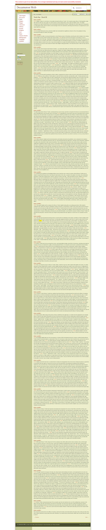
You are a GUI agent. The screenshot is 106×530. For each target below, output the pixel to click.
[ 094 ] (65, 427)
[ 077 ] (38, 367)
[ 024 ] (86, 129)
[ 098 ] (76, 444)
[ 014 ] (64, 83)
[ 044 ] (85, 227)
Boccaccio (24, 17)
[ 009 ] (57, 63)
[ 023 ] (83, 126)
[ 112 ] (35, 502)
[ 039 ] (35, 205)
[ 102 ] (55, 456)
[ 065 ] (35, 314)
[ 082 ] (83, 380)
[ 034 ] (75, 183)
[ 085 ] (68, 391)
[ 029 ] (52, 156)
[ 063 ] (84, 302)
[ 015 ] (80, 87)
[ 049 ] (37, 246)
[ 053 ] (35, 264)
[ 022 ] (70, 122)
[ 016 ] (61, 91)
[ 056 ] (54, 274)
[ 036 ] (39, 192)
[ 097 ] (35, 441)
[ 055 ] (66, 270)
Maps (24, 34)
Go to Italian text (20, 63)
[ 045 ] (68, 230)
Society (24, 28)
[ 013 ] (40, 77)
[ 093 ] (37, 426)
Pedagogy (24, 39)
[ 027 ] (75, 147)
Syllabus (24, 41)
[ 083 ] (46, 385)
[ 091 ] (61, 420)
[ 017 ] (64, 94)
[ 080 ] (54, 374)
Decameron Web (27, 7)
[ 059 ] (84, 285)
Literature (24, 25)
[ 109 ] (82, 486)
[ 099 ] (41, 447)
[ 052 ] (79, 255)
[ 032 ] (35, 173)
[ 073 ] (49, 346)
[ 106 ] (58, 474)
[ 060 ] (35, 293)
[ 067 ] (50, 322)
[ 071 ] (46, 340)
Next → (87, 517)
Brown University (56, 524)
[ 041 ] (35, 217)
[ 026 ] (61, 144)
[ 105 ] (35, 472)
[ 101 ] (38, 453)
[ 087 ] (51, 402)
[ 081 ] (55, 379)
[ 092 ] (49, 422)
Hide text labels (20, 64)
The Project (24, 16)
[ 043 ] (72, 225)
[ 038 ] (55, 198)
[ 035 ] (71, 186)
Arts (24, 32)
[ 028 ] (71, 152)
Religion (24, 30)
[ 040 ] (56, 209)
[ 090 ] (78, 416)
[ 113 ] (45, 506)
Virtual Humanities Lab (47, 524)
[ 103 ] (64, 460)
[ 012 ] (37, 75)
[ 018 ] (62, 100)
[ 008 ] (51, 58)
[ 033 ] (82, 177)
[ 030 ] (47, 159)
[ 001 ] (35, 21)
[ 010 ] (53, 64)
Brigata (24, 21)
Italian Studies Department (37, 524)
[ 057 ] (76, 277)
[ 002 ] (35, 30)
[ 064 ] (49, 305)
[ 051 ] (38, 253)
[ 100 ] (43, 450)
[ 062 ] (51, 300)
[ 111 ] (65, 493)
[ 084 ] (35, 390)
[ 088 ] (35, 408)
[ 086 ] (73, 394)
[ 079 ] (52, 372)
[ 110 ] (54, 492)
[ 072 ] (70, 341)
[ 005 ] (35, 48)
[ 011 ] (39, 67)
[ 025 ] (35, 139)
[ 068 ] (55, 326)
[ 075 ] (41, 353)
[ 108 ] (76, 482)
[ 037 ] (45, 195)
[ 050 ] (50, 249)
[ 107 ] (47, 477)
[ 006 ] (37, 53)
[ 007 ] (71, 54)
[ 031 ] (44, 163)
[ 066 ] (87, 317)
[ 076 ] (35, 361)
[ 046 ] (53, 235)
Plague (24, 23)
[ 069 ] (74, 330)
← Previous (36, 517)
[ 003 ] (35, 36)
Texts (24, 19)
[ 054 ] (73, 269)
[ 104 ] (69, 463)
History (24, 27)
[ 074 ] (64, 347)
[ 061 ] (73, 294)
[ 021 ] (38, 119)
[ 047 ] (45, 238)
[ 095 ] (57, 430)
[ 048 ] (35, 243)
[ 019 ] (50, 105)
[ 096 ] (50, 432)
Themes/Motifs (24, 36)
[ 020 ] (59, 113)
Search (19, 59)
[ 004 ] (60, 37)
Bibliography (24, 37)
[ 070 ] (35, 337)
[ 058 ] (52, 282)
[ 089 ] (54, 414)
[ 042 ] (40, 220)
